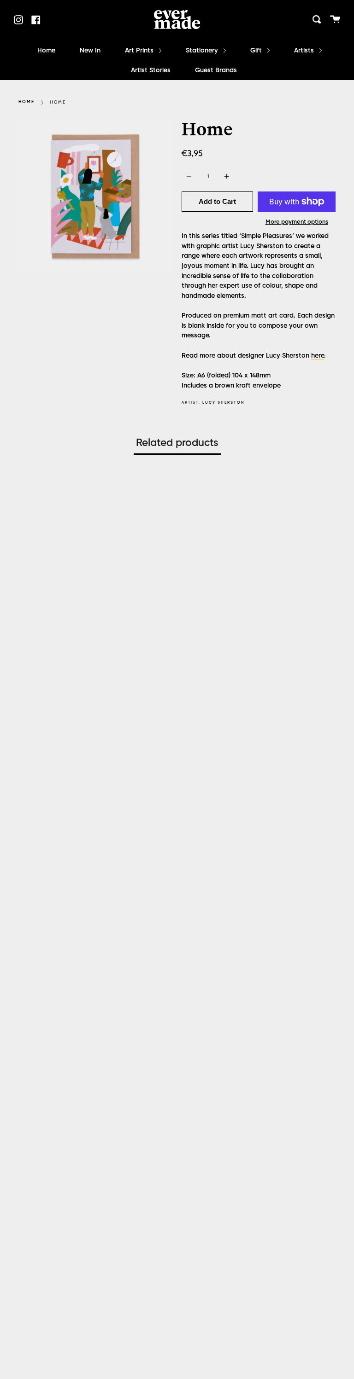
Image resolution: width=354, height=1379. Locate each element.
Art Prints (140, 50)
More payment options (297, 222)
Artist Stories (151, 70)
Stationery (203, 50)
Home (46, 50)
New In (90, 50)
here (317, 356)
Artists (305, 50)
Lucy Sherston (223, 402)
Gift (257, 50)
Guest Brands (216, 70)
